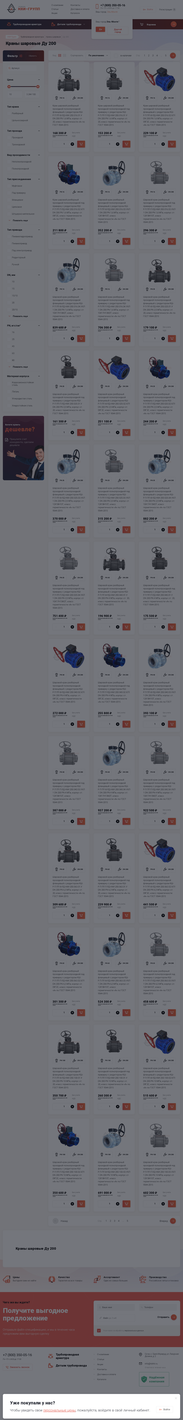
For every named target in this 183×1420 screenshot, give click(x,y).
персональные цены (59, 1410)
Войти (166, 1409)
